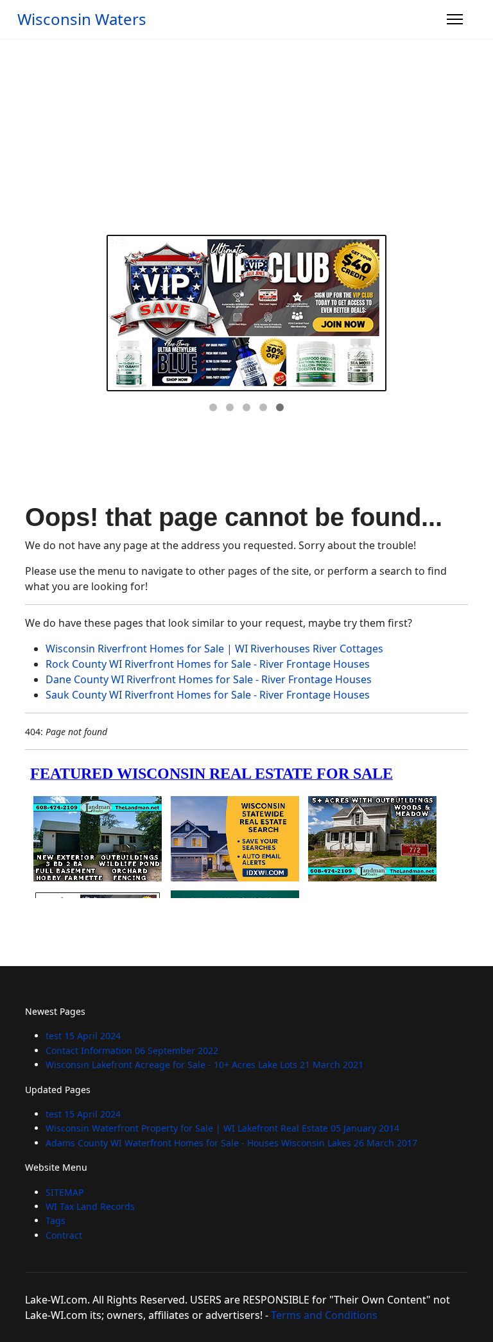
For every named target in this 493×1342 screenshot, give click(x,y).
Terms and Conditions (324, 1315)
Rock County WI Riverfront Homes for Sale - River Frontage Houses (208, 664)
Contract (64, 1235)
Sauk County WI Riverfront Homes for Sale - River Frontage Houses (208, 695)
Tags (55, 1220)
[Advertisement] (246, 135)
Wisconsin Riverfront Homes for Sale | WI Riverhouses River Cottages (214, 648)
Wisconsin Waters (81, 19)
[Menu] (455, 19)
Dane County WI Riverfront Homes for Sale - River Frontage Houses (209, 679)
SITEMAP (64, 1192)
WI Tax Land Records (90, 1206)
